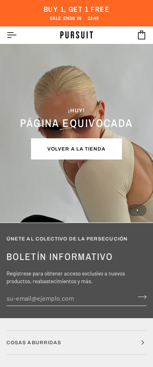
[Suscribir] (139, 297)
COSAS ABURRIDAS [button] (34, 342)
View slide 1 (137, 210)
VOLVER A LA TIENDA (76, 149)
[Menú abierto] (19, 35)
